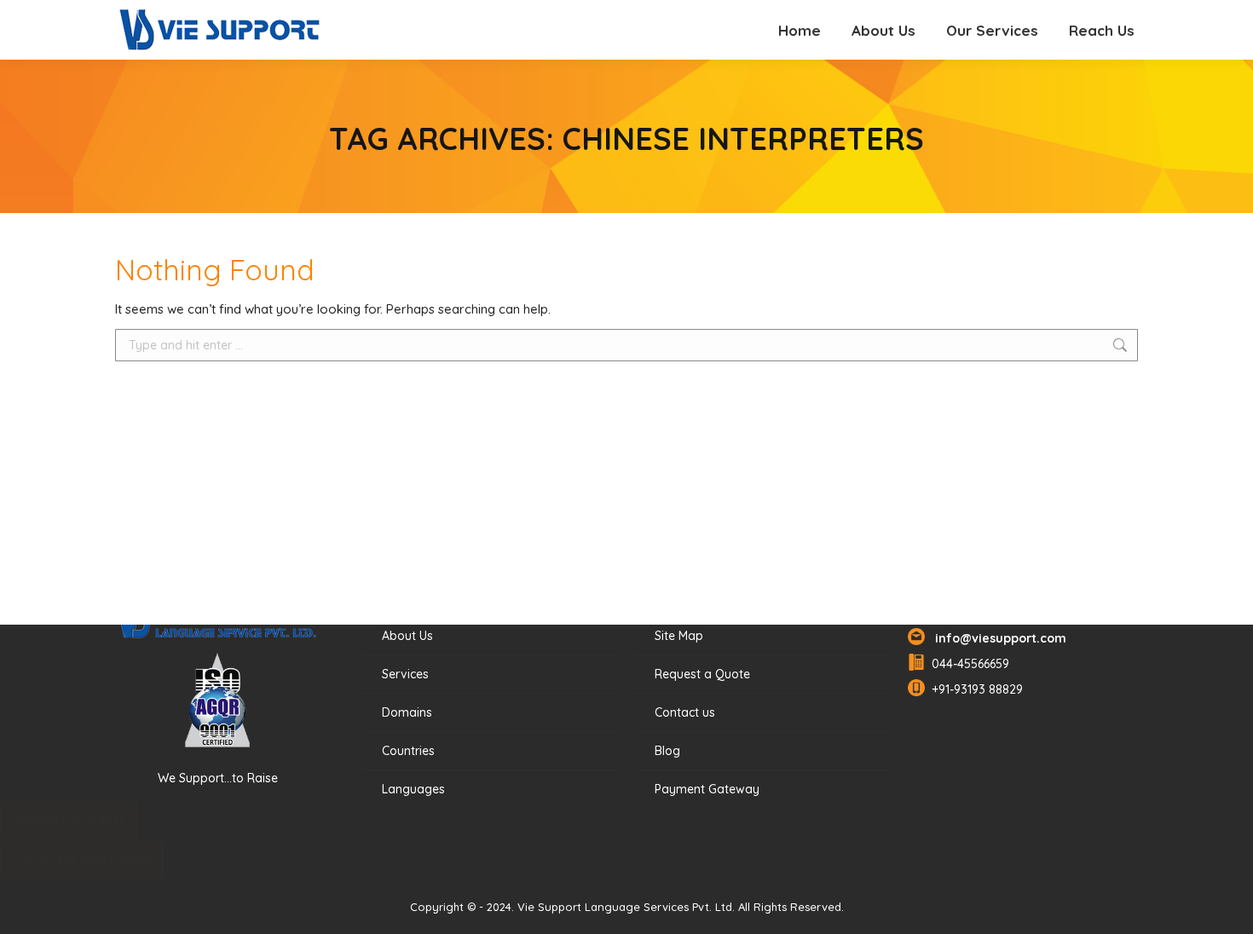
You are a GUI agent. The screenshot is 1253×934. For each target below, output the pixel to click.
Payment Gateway (707, 789)
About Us (407, 635)
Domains (407, 712)
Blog (667, 750)
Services (405, 674)
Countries (408, 750)
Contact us (685, 712)
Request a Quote (702, 674)
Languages (413, 789)
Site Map (679, 635)
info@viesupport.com (997, 638)
